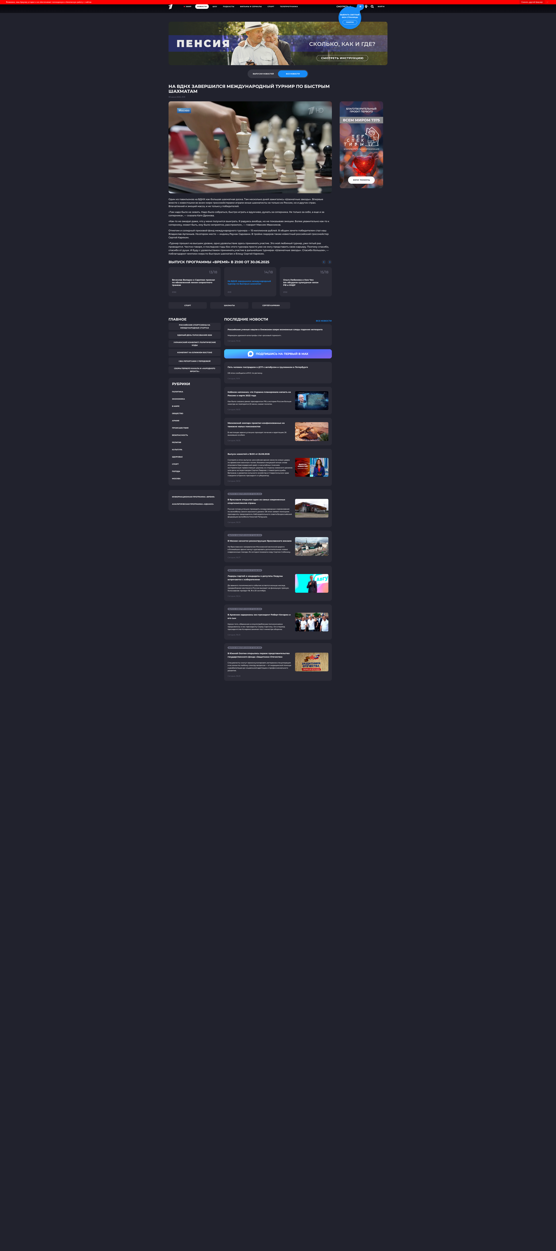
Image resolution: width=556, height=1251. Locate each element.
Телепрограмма (289, 7)
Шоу (215, 7)
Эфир (188, 7)
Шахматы (229, 305)
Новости (202, 7)
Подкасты (228, 7)
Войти (381, 7)
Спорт (271, 7)
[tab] (263, 73)
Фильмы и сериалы (251, 7)
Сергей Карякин (271, 305)
